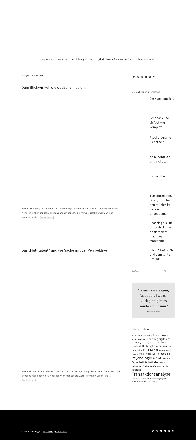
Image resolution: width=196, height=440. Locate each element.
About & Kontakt (146, 59)
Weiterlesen (46, 217)
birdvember (136, 339)
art (138, 335)
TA (166, 366)
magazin (45, 59)
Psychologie (142, 357)
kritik (146, 350)
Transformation (137, 379)
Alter (134, 335)
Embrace (162, 342)
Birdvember (158, 176)
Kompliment (88, 390)
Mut (141, 353)
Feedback (136, 346)
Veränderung (155, 379)
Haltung (80, 390)
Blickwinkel (57, 227)
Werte (144, 381)
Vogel (162, 379)
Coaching (152, 339)
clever (143, 339)
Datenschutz (61, 431)
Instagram (137, 77)
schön (167, 358)
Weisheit (136, 381)
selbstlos (162, 363)
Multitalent (98, 390)
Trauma (147, 378)
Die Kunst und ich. (162, 99)
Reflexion (158, 358)
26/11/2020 (25, 93)
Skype (149, 77)
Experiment (57, 390)
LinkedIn (145, 77)
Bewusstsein (160, 335)
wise (37, 227)
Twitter (133, 77)
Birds (170, 336)
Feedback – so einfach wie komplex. (159, 122)
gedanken (65, 390)
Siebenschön (149, 366)
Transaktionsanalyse (151, 374)
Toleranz (136, 369)
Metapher (135, 354)
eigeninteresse (152, 343)
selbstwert (137, 366)
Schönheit (138, 362)
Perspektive (87, 227)
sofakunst (160, 367)
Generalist (73, 390)
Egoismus (142, 343)
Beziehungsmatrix (82, 59)
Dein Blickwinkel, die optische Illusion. (53, 87)
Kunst (61, 59)
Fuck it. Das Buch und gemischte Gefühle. (161, 254)
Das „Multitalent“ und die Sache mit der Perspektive (64, 250)
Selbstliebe (151, 362)
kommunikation (162, 346)
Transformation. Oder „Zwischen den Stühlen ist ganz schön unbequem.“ (161, 205)
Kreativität (137, 350)
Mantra (169, 350)
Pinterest (141, 77)
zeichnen (152, 381)
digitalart (164, 339)
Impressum (48, 431)
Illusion (64, 227)
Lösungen (162, 350)
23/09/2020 (25, 255)
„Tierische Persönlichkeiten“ (113, 59)
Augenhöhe (146, 335)
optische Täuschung (75, 227)
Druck (135, 342)
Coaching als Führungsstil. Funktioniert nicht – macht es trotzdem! (162, 232)
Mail (153, 77)
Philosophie (163, 353)
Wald (166, 378)
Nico (34, 93)
